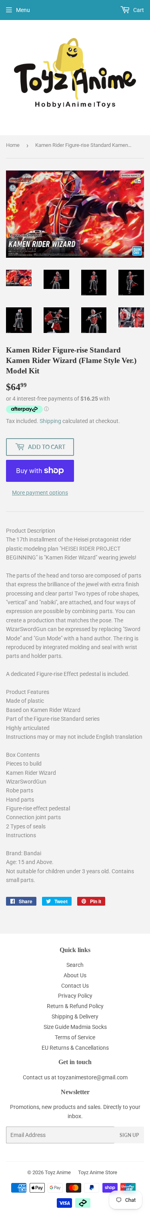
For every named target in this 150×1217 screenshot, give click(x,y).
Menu (23, 10)
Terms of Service (75, 1037)
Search (75, 965)
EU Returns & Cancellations (75, 1048)
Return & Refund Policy (75, 1006)
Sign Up (129, 1135)
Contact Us (75, 985)
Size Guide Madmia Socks (75, 1027)
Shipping (50, 421)
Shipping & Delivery (75, 1016)
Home (13, 145)
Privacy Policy (75, 995)
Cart (138, 10)
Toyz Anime (58, 1172)
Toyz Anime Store (97, 1172)
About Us (75, 975)
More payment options (40, 492)
